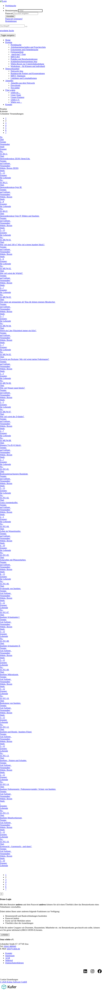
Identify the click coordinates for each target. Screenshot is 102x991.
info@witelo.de (13, 949)
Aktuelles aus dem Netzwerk (23, 83)
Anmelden (10, 16)
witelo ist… (15, 92)
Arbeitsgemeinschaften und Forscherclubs (28, 47)
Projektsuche (10, 6)
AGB (7, 958)
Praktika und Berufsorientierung (24, 59)
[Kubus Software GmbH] (9, 990)
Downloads (15, 85)
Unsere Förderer (17, 97)
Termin (3, 142)
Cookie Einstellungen (9, 979)
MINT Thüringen (18, 76)
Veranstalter (5, 144)
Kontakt (8, 104)
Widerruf (9, 960)
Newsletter (15, 88)
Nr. (1, 137)
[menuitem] (53, 6)
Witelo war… (16, 102)
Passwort (9, 13)
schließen (4, 935)
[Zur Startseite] (3, 1)
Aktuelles (9, 80)
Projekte (8, 42)
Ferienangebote (17, 52)
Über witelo (10, 90)
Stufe (2, 147)
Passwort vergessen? (14, 19)
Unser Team (16, 95)
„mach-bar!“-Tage (18, 54)
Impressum (9, 956)
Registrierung (11, 21)
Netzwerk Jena (17, 71)
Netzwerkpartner (12, 69)
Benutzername (11, 10)
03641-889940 (10, 946)
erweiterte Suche (7, 30)
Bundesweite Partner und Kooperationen (28, 73)
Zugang (3, 149)
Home (7, 40)
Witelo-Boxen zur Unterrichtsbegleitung (27, 64)
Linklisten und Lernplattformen (24, 78)
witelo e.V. (15, 100)
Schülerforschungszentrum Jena (24, 61)
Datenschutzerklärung (14, 963)
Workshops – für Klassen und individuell (28, 66)
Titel (2, 139)
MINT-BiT (15, 57)
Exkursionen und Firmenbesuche (24, 49)
